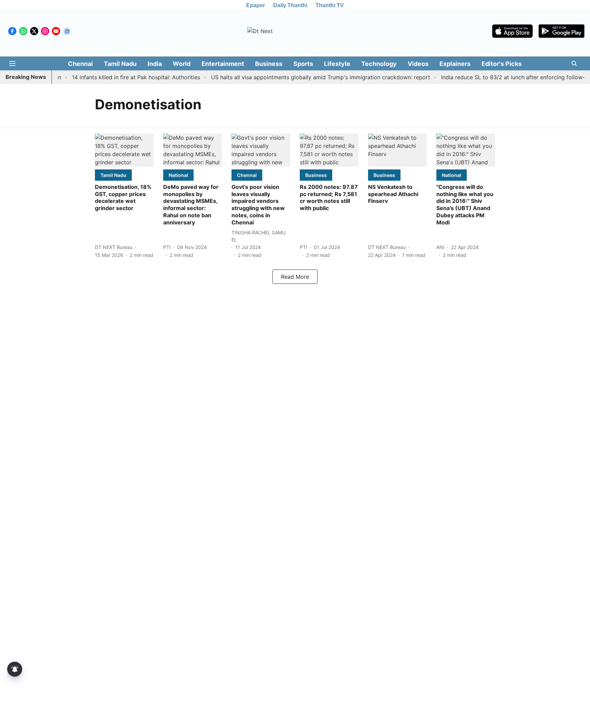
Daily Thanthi (290, 5)
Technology (379, 63)
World (182, 63)
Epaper (255, 5)
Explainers (454, 63)
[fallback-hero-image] (124, 150)
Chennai (80, 63)
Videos (418, 63)
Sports (303, 63)
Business (268, 63)
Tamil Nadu (120, 63)
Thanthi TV (329, 5)
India (155, 63)
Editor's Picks (501, 63)
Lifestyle (337, 63)
